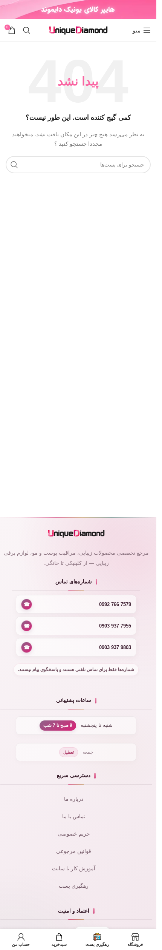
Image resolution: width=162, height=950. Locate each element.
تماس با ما (73, 816)
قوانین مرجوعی (73, 851)
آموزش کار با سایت (73, 868)
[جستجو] (26, 30)
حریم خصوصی (74, 834)
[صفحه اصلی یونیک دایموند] (76, 533)
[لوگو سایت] (78, 30)
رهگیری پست (74, 886)
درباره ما (73, 799)
